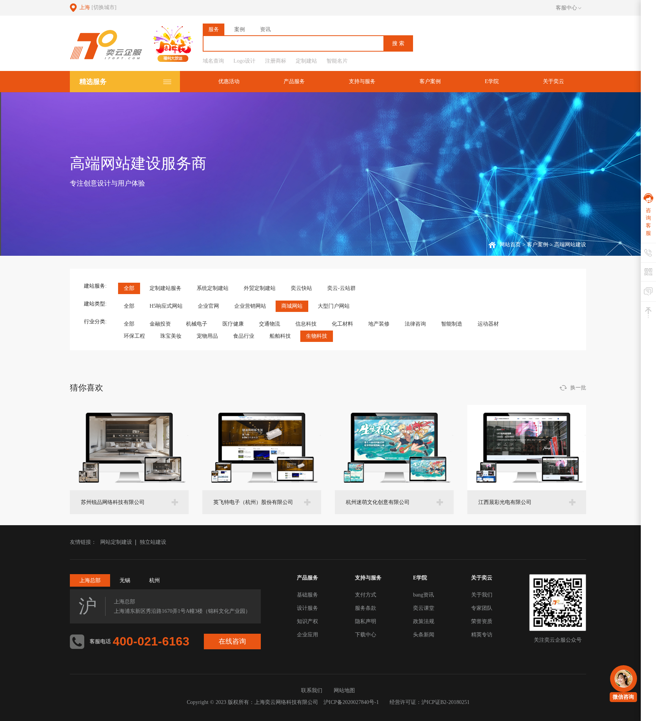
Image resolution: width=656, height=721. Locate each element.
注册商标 (275, 61)
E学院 (492, 81)
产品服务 (294, 81)
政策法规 (423, 621)
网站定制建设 (116, 542)
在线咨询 (232, 641)
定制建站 (306, 61)
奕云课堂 (423, 608)
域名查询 (213, 61)
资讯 (265, 29)
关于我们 (481, 595)
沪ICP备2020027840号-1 (351, 702)
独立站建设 (153, 542)
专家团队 (481, 608)
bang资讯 (423, 595)
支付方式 (365, 595)
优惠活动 (229, 81)
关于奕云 (553, 81)
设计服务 (307, 608)
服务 (213, 29)
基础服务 (307, 595)
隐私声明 (365, 621)
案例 (239, 29)
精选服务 (93, 81)
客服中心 (566, 8)
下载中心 (365, 635)
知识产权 (307, 621)
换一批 (578, 387)
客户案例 (430, 81)
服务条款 (365, 608)
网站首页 (510, 244)
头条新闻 (423, 635)
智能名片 (337, 61)
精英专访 (481, 635)
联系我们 (311, 690)
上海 (98, 7)
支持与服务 (362, 81)
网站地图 (344, 690)
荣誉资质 (481, 621)
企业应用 (307, 635)
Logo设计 (244, 61)
